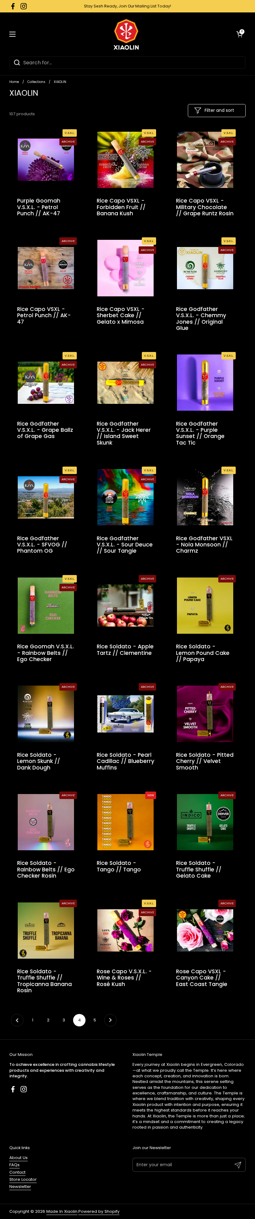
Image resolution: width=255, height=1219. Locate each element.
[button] (239, 34)
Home (14, 82)
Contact (17, 1172)
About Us (18, 1158)
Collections (36, 82)
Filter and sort (219, 110)
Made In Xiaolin (61, 1211)
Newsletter (20, 1186)
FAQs (14, 1165)
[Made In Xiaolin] (126, 34)
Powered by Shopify (98, 1211)
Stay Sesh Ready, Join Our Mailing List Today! (127, 6)
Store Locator (23, 1179)
